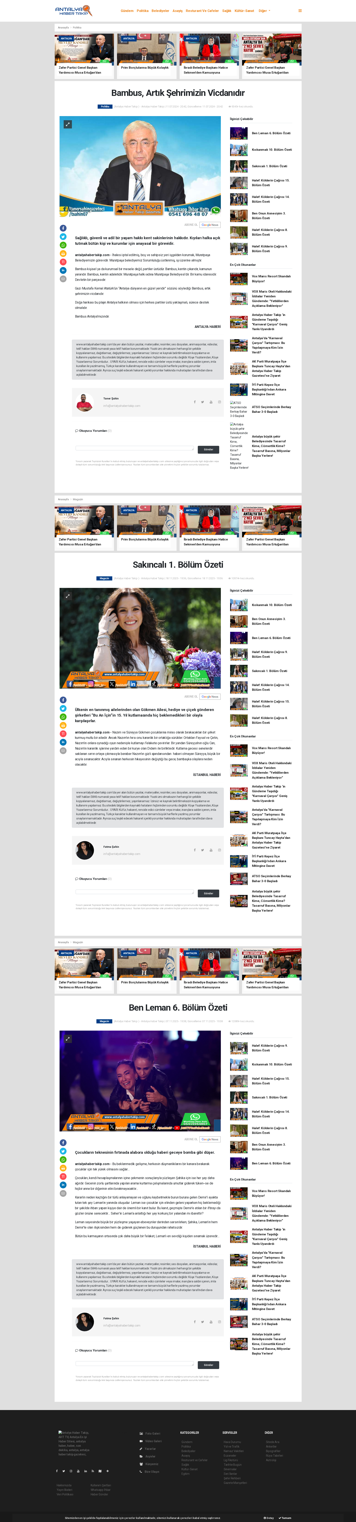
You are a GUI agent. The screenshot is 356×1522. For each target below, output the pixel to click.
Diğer (263, 11)
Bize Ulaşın (151, 1471)
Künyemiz (151, 1464)
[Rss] (94, 1471)
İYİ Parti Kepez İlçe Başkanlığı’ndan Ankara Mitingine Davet (269, 389)
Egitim (186, 1473)
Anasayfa (63, 27)
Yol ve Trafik (231, 1446)
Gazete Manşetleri (235, 1482)
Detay (270, 1518)
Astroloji (271, 1460)
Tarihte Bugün (233, 1464)
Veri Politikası (65, 1494)
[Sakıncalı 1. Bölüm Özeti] (140, 638)
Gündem (127, 11)
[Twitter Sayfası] (65, 1471)
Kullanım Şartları (101, 1485)
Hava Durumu (232, 1442)
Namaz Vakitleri (234, 1451)
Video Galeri (153, 1441)
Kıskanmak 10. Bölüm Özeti (272, 150)
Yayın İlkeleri (64, 1489)
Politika (142, 11)
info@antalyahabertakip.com (121, 405)
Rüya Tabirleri (274, 1455)
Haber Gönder (99, 1494)
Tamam (286, 1518)
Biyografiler (273, 1451)
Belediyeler (160, 11)
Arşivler (150, 1456)
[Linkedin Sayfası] (87, 1471)
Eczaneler (230, 1455)
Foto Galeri (152, 1433)
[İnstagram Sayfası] (73, 1471)
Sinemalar (230, 1469)
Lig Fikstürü (231, 1460)
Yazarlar (150, 1448)
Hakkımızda (64, 1485)
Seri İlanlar (230, 1473)
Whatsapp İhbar (101, 1489)
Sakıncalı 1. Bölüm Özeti (269, 166)
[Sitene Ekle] (109, 1471)
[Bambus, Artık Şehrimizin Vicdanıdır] (140, 166)
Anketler (271, 1446)
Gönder (208, 449)
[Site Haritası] (102, 1471)
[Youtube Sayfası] (80, 1471)
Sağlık (226, 11)
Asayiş (178, 11)
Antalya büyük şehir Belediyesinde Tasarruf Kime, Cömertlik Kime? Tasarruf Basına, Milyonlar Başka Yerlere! (271, 446)
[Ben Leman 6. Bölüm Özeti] (140, 1080)
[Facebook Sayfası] (58, 1471)
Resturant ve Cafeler (202, 11)
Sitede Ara (272, 1442)
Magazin (78, 499)
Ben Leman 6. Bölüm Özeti (271, 133)
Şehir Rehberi (232, 1478)
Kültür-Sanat (244, 11)
